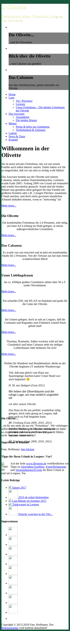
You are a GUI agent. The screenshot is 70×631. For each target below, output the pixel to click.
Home (12, 94)
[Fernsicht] (13, 544)
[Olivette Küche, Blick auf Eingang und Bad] (13, 554)
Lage (11, 97)
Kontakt (13, 139)
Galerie (13, 133)
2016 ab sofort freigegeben (33, 497)
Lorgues (20, 104)
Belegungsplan (9, 627)
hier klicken (27, 449)
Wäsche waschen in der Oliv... (35, 514)
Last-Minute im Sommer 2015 (28, 500)
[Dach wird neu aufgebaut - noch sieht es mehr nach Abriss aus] (13, 612)
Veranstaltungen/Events (28, 469)
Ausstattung (22, 117)
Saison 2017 (18, 487)
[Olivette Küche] (13, 573)
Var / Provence (24, 100)
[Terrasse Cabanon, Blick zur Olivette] (13, 583)
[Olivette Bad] (13, 593)
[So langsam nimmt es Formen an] (13, 534)
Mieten (13, 123)
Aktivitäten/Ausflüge (32, 466)
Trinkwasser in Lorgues (25, 504)
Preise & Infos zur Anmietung (33, 126)
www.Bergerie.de (36, 463)
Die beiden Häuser (26, 120)
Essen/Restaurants (56, 466)
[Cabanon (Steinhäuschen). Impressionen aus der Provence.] (13, 602)
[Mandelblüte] (13, 563)
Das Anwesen (16, 113)
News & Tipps (17, 136)
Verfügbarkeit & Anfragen (30, 129)
